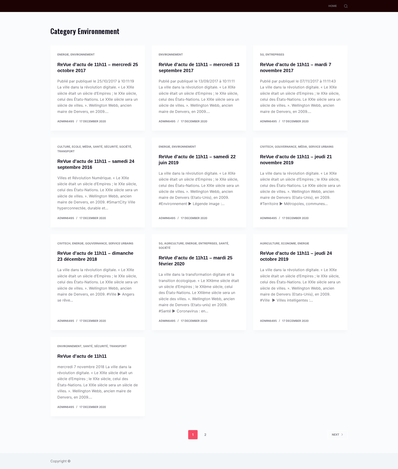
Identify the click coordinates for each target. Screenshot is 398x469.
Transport (66, 151)
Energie (63, 54)
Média (86, 146)
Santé (97, 146)
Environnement (82, 54)
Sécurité (111, 146)
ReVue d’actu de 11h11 (82, 356)
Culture (63, 146)
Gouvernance (285, 146)
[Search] (346, 6)
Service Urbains (321, 146)
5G (262, 54)
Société (125, 146)
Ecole (76, 146)
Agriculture (174, 243)
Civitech (266, 146)
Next (335, 434)
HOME (332, 6)
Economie (288, 243)
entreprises (275, 54)
